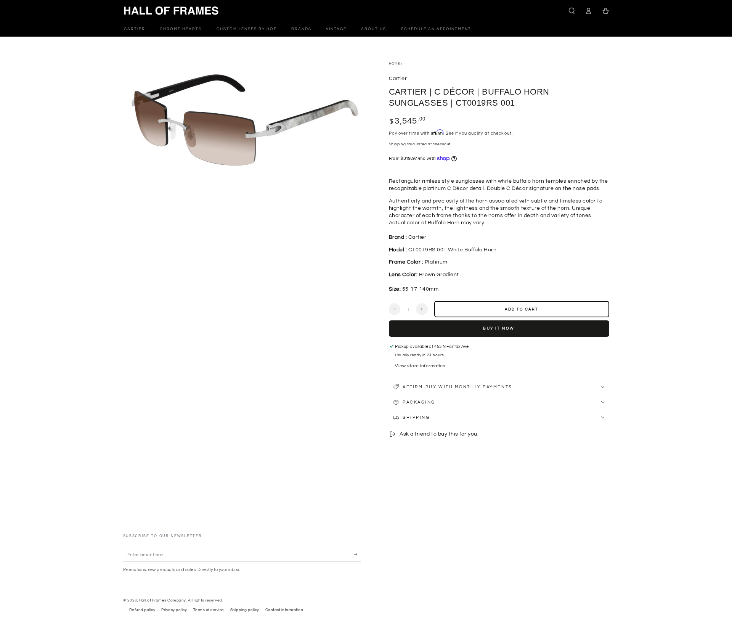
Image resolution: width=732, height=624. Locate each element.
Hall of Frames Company (162, 600)
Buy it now (499, 328)
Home (394, 64)
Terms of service (208, 610)
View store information (420, 365)
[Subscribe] (357, 554)
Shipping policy (244, 610)
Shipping (397, 144)
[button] (571, 11)
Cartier (398, 78)
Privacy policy (174, 610)
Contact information (284, 610)
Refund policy (142, 610)
